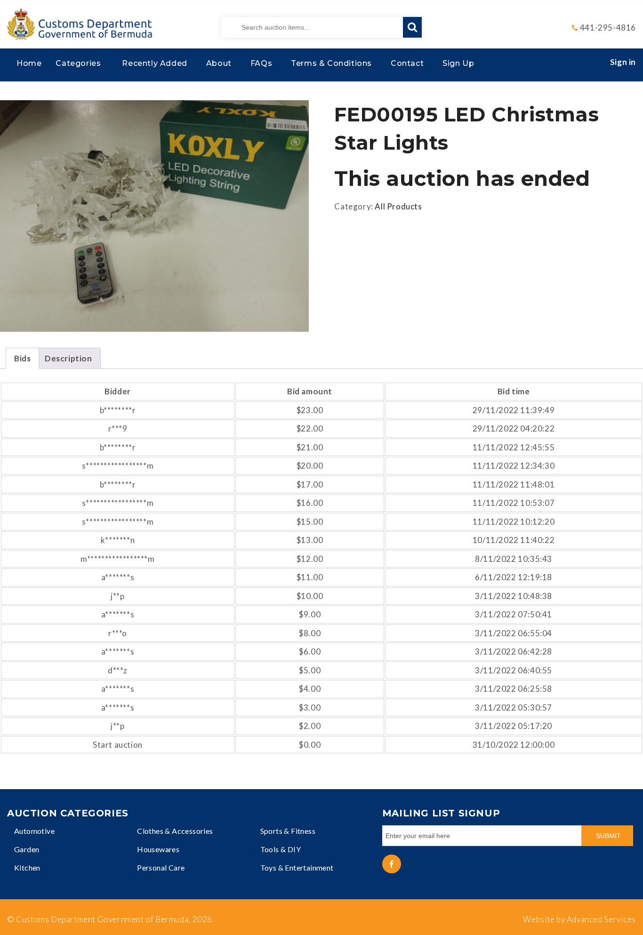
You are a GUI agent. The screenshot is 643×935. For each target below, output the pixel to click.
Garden (26, 849)
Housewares (158, 849)
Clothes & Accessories (175, 830)
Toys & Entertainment (297, 867)
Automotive (34, 830)
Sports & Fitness (287, 830)
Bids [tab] (22, 358)
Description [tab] (68, 358)
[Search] (412, 27)
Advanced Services (601, 919)
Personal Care (161, 867)
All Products (398, 206)
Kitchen (27, 867)
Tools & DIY (280, 849)
